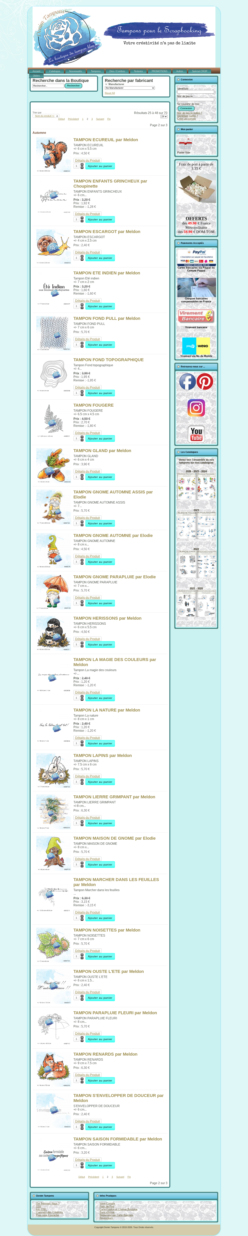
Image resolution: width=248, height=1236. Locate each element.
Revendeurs (106, 1218)
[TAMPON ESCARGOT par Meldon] (53, 263)
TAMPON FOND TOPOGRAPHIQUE (108, 359)
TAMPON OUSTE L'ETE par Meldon (108, 971)
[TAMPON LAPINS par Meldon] (53, 787)
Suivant (100, 119)
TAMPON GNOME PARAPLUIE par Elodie (114, 576)
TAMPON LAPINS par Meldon (102, 755)
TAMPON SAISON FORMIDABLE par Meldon (117, 1139)
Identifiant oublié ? (187, 115)
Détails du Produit (87, 160)
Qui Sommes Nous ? (47, 1203)
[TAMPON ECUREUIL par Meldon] (53, 171)
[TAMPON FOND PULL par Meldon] (53, 349)
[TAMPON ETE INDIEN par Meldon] (53, 304)
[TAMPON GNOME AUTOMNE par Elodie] (53, 567)
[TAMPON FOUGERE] (53, 436)
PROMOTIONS (159, 71)
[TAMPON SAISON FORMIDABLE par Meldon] (53, 1170)
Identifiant (182, 88)
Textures (138, 71)
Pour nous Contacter (47, 1215)
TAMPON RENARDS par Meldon (105, 1054)
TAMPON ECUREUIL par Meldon (105, 139)
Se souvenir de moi (188, 104)
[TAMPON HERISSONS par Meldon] (53, 649)
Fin (109, 119)
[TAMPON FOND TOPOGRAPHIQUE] (53, 391)
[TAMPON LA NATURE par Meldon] (53, 741)
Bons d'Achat (107, 1212)
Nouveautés (75, 71)
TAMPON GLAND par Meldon (102, 450)
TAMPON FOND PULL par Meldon (106, 318)
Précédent (73, 119)
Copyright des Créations (49, 1212)
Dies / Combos (117, 71)
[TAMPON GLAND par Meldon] (53, 482)
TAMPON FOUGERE (93, 405)
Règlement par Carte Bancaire (116, 1215)
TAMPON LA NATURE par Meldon (106, 710)
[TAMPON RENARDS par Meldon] (53, 1085)
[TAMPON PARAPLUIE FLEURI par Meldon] (53, 1044)
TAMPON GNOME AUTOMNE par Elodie (113, 535)
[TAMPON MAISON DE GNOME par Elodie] (53, 869)
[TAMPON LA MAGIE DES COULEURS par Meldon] (53, 691)
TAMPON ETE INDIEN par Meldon (106, 273)
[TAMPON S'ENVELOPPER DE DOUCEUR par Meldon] (53, 1127)
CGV (38, 1206)
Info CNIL (41, 1209)
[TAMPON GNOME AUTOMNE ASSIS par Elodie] (53, 523)
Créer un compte (186, 118)
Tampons (96, 71)
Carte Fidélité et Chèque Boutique (118, 1209)
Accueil (36, 71)
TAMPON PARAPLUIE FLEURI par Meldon (115, 1012)
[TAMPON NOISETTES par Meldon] (53, 961)
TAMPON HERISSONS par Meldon (107, 618)
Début (61, 119)
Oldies (36, 75)
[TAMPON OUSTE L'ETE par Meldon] (53, 1003)
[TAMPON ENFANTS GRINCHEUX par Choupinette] (53, 212)
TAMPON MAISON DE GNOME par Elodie (114, 838)
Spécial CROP (199, 71)
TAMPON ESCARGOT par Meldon (106, 231)
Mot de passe (185, 96)
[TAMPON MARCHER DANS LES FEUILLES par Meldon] (53, 911)
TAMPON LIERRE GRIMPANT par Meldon (114, 796)
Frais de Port (107, 1206)
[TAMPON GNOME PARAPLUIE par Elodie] (53, 608)
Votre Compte (107, 1203)
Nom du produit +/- (45, 116)
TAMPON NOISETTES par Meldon (106, 930)
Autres (179, 71)
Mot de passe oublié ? (189, 112)
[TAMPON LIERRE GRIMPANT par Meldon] (53, 828)
